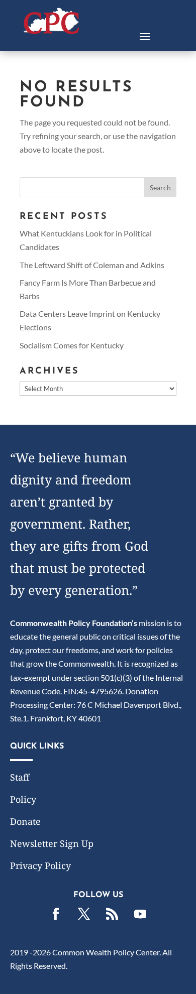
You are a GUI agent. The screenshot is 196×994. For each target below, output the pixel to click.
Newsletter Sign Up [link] (51, 843)
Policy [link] (23, 799)
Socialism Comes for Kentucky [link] (72, 345)
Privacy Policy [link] (40, 865)
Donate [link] (25, 821)
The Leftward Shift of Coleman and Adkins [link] (92, 265)
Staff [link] (20, 777)
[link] (51, 31)
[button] (145, 36)
